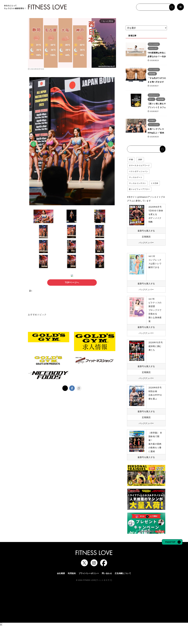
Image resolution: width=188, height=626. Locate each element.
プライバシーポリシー (89, 573)
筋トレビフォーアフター (139, 189)
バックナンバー (146, 242)
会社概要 (61, 573)
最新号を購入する (146, 230)
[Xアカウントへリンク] (84, 565)
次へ (110, 148)
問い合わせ (107, 573)
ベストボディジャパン (138, 171)
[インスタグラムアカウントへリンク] (94, 565)
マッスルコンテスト (137, 183)
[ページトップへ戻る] (172, 543)
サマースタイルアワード (139, 165)
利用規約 (72, 573)
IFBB (131, 159)
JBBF (140, 159)
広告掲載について (123, 573)
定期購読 (146, 236)
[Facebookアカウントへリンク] (103, 565)
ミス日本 (154, 183)
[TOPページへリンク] (35, 7)
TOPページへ (72, 282)
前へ (33, 148)
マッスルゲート (135, 177)
